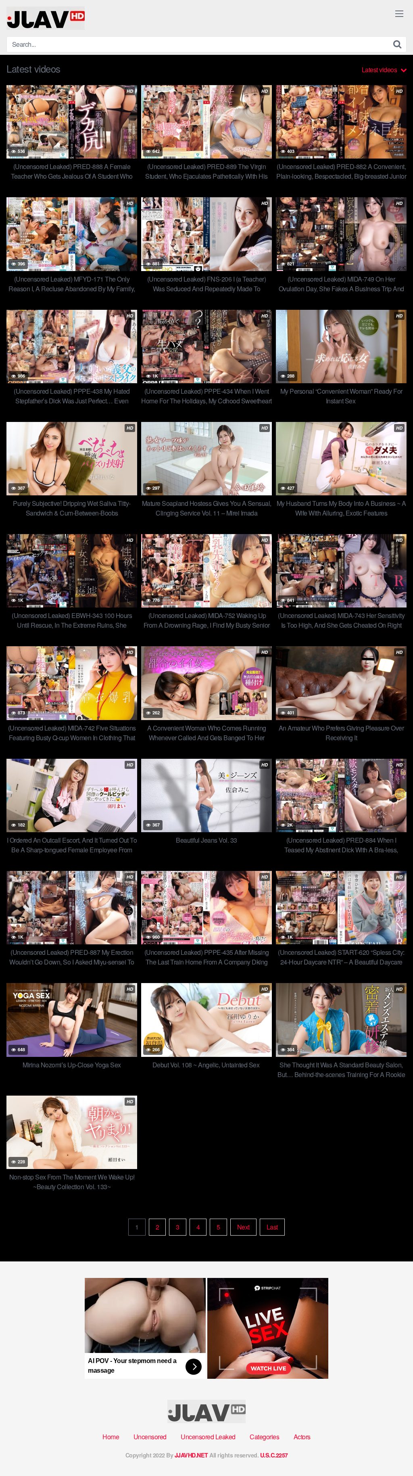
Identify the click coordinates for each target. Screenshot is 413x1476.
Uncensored (150, 1436)
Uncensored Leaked (208, 1436)
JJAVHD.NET (191, 1455)
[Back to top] (390, 1450)
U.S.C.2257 (274, 1455)
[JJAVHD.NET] (45, 18)
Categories (264, 1436)
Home (110, 1436)
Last (272, 1227)
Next (243, 1227)
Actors (302, 1436)
